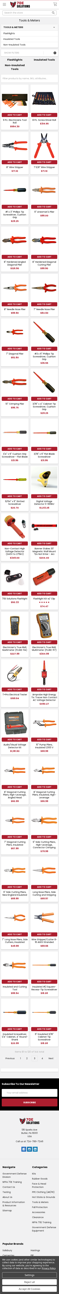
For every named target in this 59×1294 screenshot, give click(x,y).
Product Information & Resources (14, 1204)
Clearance (38, 1217)
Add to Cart (15, 115)
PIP (32, 1255)
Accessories (38, 1212)
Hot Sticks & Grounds (43, 1197)
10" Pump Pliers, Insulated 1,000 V (44, 746)
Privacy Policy (48, 1268)
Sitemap (7, 1210)
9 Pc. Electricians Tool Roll (15, 121)
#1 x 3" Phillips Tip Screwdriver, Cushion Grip (14, 214)
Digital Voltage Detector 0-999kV (44, 503)
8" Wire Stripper (14, 167)
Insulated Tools (11, 39)
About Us (7, 1197)
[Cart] (56, 4)
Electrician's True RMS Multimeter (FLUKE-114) (14, 649)
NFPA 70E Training (12, 1182)
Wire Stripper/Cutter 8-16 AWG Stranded (44, 941)
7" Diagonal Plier (14, 353)
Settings (29, 1275)
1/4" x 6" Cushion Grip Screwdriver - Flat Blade (15, 455)
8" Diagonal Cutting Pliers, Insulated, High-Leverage (44, 794)
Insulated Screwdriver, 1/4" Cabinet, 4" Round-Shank (15, 1037)
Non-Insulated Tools (14, 44)
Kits (34, 1173)
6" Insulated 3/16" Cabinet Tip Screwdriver (44, 1037)
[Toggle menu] (4, 4)
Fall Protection (40, 1207)
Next (51, 1058)
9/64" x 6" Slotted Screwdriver (14, 503)
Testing (7, 1192)
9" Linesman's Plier (44, 211)
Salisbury (7, 1250)
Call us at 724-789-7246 (29, 1141)
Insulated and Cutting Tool (15, 988)
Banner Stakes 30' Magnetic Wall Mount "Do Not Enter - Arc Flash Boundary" (44, 552)
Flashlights (9, 33)
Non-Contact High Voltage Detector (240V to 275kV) (15, 551)
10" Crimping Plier (15, 403)
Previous (10, 1058)
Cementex (8, 1255)
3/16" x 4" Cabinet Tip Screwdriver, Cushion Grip (44, 406)
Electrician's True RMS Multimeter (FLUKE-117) (44, 649)
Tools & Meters (40, 1202)
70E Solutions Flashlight (14, 598)
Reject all (29, 1282)
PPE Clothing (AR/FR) (43, 1192)
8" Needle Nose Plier (14, 309)
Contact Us (9, 1187)
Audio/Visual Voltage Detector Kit (14, 746)
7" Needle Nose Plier (44, 309)
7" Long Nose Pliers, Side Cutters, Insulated (15, 941)
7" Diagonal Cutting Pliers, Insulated (14, 843)
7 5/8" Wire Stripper (44, 167)
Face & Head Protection (39, 1185)
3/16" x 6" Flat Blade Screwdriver (44, 455)
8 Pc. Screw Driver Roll (44, 120)
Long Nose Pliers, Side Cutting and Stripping (44, 893)
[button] (55, 52)
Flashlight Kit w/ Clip (44, 598)
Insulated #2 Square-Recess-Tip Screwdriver (44, 988)
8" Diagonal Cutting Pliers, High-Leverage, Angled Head (14, 794)
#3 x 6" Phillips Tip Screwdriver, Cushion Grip (44, 356)
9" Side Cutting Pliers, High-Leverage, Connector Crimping (44, 844)
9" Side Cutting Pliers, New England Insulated (15, 893)
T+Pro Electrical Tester (15, 694)
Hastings (35, 1250)
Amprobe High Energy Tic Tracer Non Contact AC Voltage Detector (44, 697)
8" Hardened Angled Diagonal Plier (15, 263)
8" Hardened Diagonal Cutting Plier (44, 263)
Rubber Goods (40, 1178)
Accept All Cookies (29, 1289)
